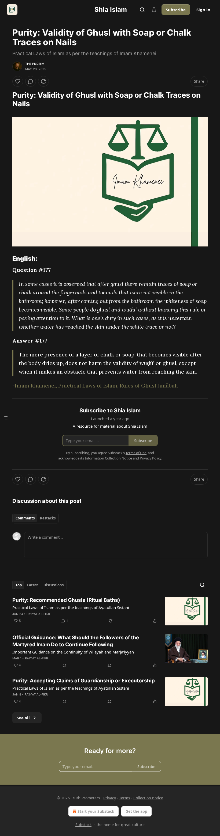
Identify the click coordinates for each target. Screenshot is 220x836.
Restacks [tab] (48, 518)
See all (23, 717)
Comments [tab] (25, 518)
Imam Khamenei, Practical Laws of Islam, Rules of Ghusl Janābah (96, 385)
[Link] (5, 99)
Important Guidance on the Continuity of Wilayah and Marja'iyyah (73, 652)
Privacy (109, 797)
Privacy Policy (150, 458)
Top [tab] (19, 585)
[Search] (142, 9)
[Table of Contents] (6, 418)
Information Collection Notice (108, 458)
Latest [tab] (32, 585)
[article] (110, 611)
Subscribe (176, 9)
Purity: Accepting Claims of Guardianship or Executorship (83, 681)
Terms (124, 797)
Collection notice (148, 797)
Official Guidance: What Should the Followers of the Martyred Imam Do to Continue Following (75, 641)
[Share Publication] (154, 9)
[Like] (17, 81)
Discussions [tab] (53, 585)
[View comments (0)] (30, 81)
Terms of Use (136, 452)
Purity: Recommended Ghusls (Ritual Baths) (66, 600)
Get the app (136, 811)
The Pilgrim (34, 64)
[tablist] (35, 518)
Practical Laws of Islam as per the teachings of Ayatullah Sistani (70, 607)
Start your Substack (96, 811)
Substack (83, 824)
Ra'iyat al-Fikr (38, 614)
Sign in (203, 9)
